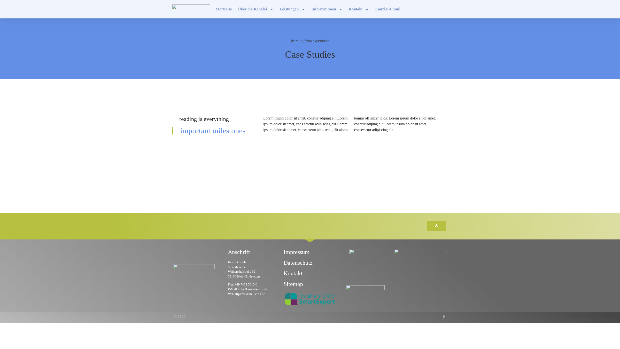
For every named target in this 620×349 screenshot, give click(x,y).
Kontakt (356, 9)
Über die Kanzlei (252, 9)
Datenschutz (298, 263)
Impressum (297, 252)
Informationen (323, 9)
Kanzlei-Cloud (387, 9)
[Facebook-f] (444, 316)
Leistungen (289, 9)
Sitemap (293, 284)
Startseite (224, 9)
